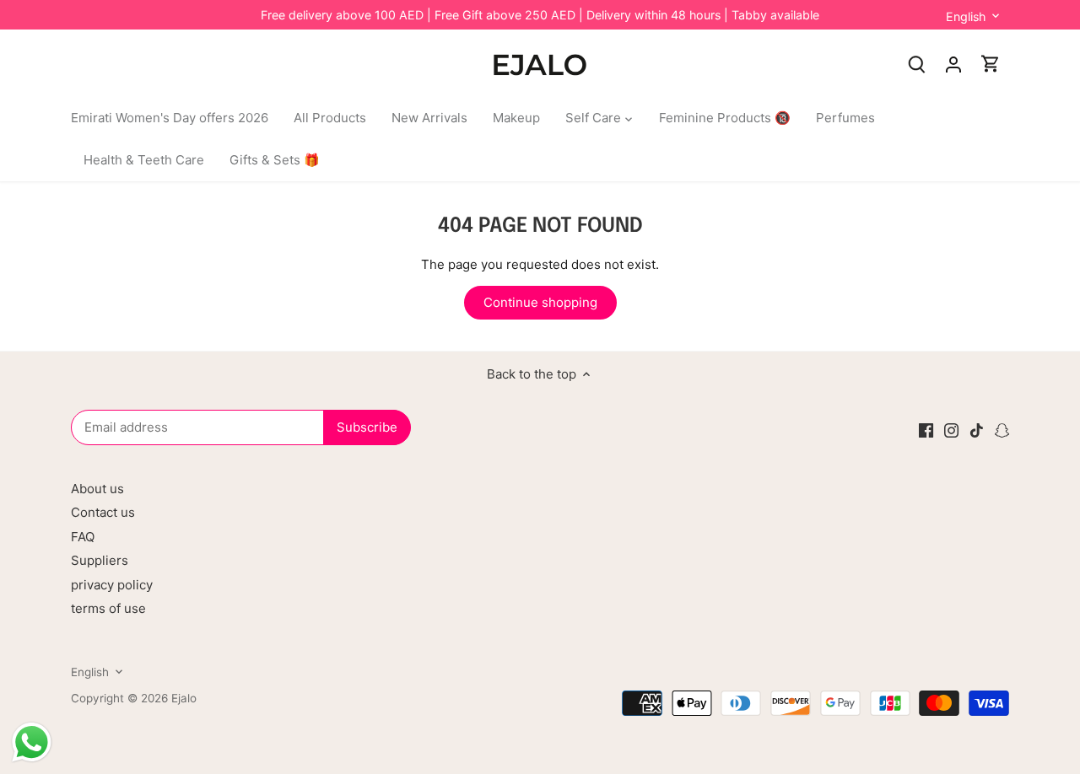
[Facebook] (926, 429)
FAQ (82, 537)
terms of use (108, 608)
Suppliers (99, 560)
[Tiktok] (976, 429)
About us (97, 489)
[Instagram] (951, 429)
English (966, 16)
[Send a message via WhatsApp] (31, 742)
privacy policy (112, 585)
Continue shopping (540, 302)
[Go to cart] (990, 63)
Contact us (103, 512)
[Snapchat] (1002, 429)
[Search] (916, 63)
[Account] (953, 63)
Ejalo (184, 698)
